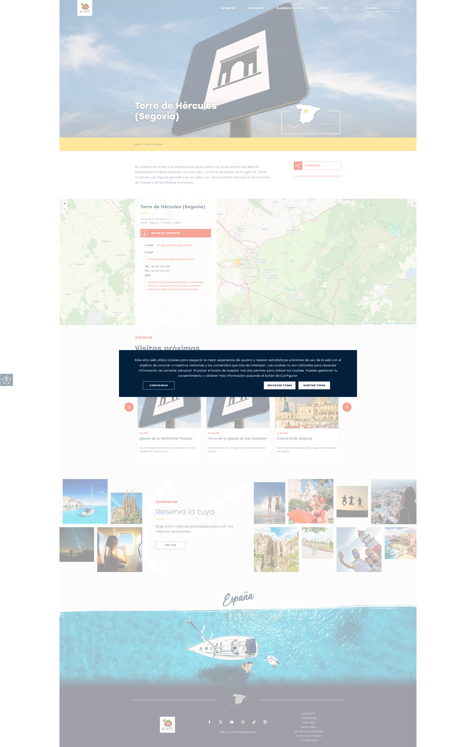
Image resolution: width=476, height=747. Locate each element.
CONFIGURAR (159, 385)
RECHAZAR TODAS (280, 385)
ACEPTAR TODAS (314, 385)
